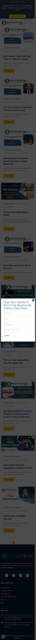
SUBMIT (6, 335)
